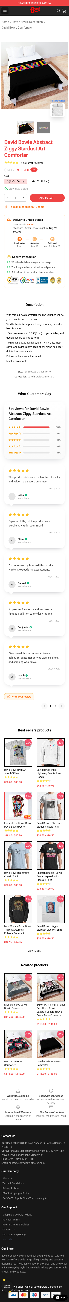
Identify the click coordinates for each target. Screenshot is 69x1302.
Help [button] (63, 1297)
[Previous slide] (7, 75)
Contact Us (8, 1229)
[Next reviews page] (61, 706)
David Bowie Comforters (16, 27)
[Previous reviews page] (44, 706)
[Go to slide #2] (43, 127)
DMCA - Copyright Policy (15, 1193)
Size (6, 175)
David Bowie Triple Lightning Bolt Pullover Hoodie (49, 773)
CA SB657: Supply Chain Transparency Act (25, 1198)
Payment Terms (11, 1219)
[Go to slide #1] (25, 127)
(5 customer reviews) (31, 162)
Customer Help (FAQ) (14, 1234)
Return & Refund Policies (15, 1224)
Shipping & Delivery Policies (17, 1214)
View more (34, 951)
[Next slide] (62, 75)
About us (7, 1178)
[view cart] (64, 11)
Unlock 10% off (7, 1286)
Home (5, 22)
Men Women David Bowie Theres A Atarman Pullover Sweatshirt (18, 930)
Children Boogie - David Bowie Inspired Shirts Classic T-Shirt (49, 876)
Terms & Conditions (13, 1183)
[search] (58, 11)
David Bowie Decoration (28, 22)
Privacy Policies (10, 1188)
